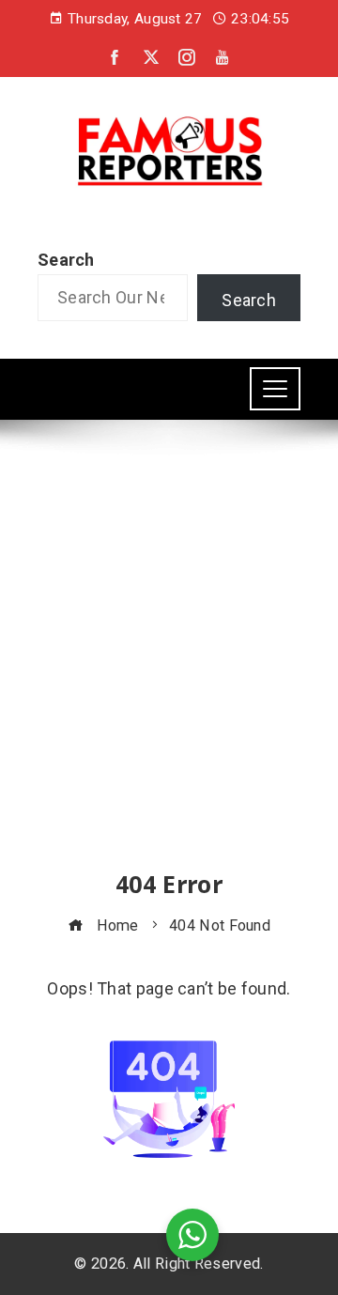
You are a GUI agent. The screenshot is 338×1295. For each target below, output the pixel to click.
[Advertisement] (169, 662)
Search (66, 260)
